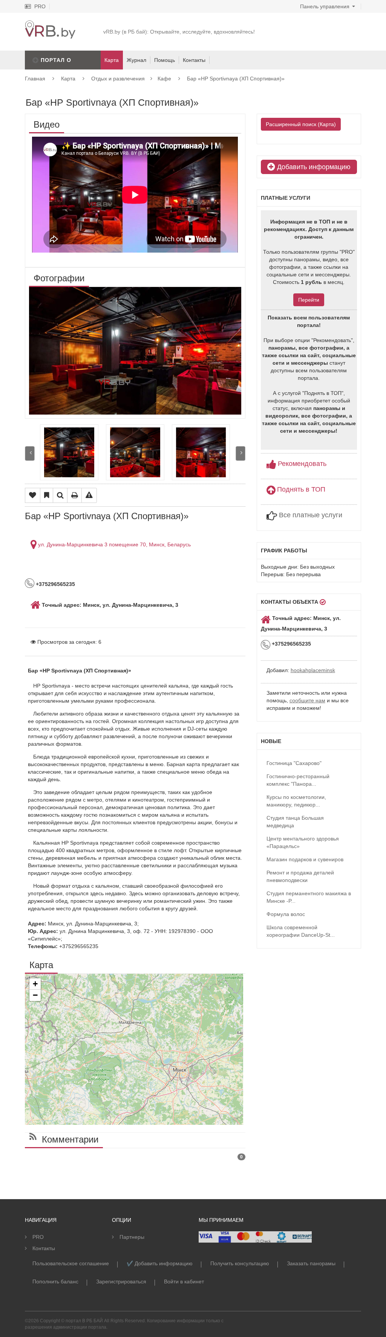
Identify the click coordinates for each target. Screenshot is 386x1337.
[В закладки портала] (46, 495)
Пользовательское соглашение (70, 1263)
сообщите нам (307, 700)
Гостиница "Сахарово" (294, 763)
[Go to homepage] (49, 24)
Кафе (164, 79)
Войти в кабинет (184, 1281)
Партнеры (131, 1237)
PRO (39, 6)
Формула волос (286, 914)
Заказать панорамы (311, 1263)
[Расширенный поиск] (60, 495)
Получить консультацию (239, 1263)
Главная (35, 79)
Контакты (194, 60)
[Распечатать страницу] (74, 495)
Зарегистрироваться (121, 1281)
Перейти (308, 300)
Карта (68, 79)
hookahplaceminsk (313, 670)
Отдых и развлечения (118, 79)
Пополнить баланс (55, 1281)
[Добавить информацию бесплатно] (35, 60)
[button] (35, 984)
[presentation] (30, 453)
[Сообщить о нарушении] (89, 495)
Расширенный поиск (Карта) (301, 124)
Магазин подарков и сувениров (305, 859)
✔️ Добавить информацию (160, 1263)
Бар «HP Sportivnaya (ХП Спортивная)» (236, 79)
